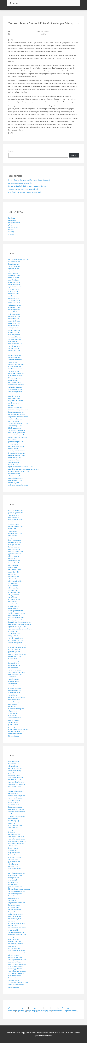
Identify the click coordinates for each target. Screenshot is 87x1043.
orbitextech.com (14, 398)
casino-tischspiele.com (16, 843)
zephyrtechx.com (14, 321)
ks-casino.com (13, 668)
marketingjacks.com (15, 969)
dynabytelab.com (14, 271)
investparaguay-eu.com (16, 661)
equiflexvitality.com (15, 419)
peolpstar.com (13, 793)
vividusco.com (13, 291)
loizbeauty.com (13, 855)
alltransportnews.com (15, 611)
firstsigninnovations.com (16, 784)
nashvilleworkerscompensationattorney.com (23, 469)
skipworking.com (14, 853)
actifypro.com (13, 328)
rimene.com (12, 921)
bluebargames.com (15, 780)
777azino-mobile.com (15, 638)
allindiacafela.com (14, 948)
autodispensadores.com (16, 451)
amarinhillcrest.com (15, 825)
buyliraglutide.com (14, 549)
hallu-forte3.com (13, 939)
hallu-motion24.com (15, 941)
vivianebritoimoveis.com (16, 816)
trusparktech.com (14, 312)
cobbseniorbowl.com (15, 640)
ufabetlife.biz (12, 579)
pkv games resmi (14, 223)
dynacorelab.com (14, 284)
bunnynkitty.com (14, 896)
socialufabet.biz (13, 583)
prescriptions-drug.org (16, 809)
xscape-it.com (13, 636)
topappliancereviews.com (17, 971)
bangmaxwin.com (14, 905)
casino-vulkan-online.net (16, 953)
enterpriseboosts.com (16, 837)
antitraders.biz (13, 631)
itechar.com (12, 529)
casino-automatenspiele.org (18, 841)
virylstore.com (13, 802)
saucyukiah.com (13, 761)
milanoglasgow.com (15, 937)
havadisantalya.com (15, 520)
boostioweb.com (14, 264)
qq (73, 1008)
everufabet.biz (13, 604)
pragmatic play (21, 1011)
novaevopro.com (14, 310)
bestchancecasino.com (16, 446)
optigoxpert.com (14, 323)
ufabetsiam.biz (13, 565)
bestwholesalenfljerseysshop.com (20, 624)
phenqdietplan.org (14, 690)
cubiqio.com (12, 362)
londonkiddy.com (14, 474)
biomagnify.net (13, 736)
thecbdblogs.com (14, 980)
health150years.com (15, 807)
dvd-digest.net (13, 925)
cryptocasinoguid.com (16, 617)
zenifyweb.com (13, 403)
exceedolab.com (14, 351)
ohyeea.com (12, 711)
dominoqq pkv (66, 1008)
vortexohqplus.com (15, 339)
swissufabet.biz (13, 567)
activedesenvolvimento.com (18, 423)
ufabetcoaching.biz (14, 476)
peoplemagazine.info (15, 513)
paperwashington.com (16, 442)
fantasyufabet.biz (14, 563)
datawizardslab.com (15, 360)
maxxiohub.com (13, 298)
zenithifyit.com (13, 296)
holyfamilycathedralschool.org (18, 471)
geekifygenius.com (14, 396)
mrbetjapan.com (13, 878)
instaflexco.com (13, 332)
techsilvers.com (13, 679)
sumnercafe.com (14, 693)
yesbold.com (12, 531)
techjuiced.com (13, 538)
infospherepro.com (15, 366)
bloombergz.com (14, 834)
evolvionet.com (13, 273)
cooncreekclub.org (14, 771)
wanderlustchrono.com (16, 385)
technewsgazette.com (16, 871)
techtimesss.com (14, 800)
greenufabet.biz (13, 572)
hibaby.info (12, 439)
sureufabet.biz (13, 590)
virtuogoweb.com (14, 545)
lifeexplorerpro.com (15, 378)
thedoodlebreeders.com (16, 672)
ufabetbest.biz (13, 588)
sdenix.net (11, 823)
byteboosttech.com (15, 540)
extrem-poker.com (14, 665)
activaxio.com (13, 353)
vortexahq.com (13, 294)
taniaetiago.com (13, 722)
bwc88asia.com (13, 663)
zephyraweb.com (14, 300)
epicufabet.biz (13, 597)
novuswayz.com (13, 325)
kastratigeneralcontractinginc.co (19, 622)
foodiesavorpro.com (15, 369)
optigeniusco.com (14, 305)
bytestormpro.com (14, 382)
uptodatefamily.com (15, 702)
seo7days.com (13, 884)
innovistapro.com (14, 335)
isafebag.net (12, 832)
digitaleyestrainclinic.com (17, 960)
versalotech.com (14, 346)
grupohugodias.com (15, 674)
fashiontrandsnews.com (16, 613)
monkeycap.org (13, 821)
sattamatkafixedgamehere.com (19, 435)
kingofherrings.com (15, 875)
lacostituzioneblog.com (16, 709)
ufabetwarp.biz (13, 556)
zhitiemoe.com (13, 713)
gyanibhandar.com (14, 554)
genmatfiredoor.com (15, 407)
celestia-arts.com (14, 775)
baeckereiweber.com (15, 510)
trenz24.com (12, 850)
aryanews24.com (14, 633)
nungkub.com (12, 715)
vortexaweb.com (14, 303)
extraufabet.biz (13, 576)
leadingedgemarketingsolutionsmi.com (21, 620)
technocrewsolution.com (16, 812)
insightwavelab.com (15, 376)
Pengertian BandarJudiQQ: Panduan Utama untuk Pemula (27, 186)
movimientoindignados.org (17, 697)
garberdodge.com (14, 786)
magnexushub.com (14, 542)
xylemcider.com (13, 720)
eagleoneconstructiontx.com (18, 417)
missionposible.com (15, 962)
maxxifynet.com (13, 280)
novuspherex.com (14, 307)
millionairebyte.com (15, 480)
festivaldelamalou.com (16, 782)
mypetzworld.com (14, 656)
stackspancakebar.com (16, 932)
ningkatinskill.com (14, 681)
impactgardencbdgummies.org (18, 729)
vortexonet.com (13, 278)
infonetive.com (13, 907)
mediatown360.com (15, 957)
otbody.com (12, 846)
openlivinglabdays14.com (17, 627)
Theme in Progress (67, 1033)
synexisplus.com (14, 275)
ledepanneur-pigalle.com (16, 923)
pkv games (12, 220)
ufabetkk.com (13, 866)
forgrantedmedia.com (15, 791)
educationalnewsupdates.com (18, 259)
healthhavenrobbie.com (16, 412)
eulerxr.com (12, 394)
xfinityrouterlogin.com (15, 966)
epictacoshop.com (14, 909)
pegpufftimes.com (14, 773)
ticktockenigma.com (15, 392)
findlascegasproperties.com (18, 410)
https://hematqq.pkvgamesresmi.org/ (65, 1011)
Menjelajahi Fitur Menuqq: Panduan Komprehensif (24, 192)
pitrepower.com (13, 955)
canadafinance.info (14, 916)
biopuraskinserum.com (16, 912)
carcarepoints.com (14, 670)
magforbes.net (13, 818)
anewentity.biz (13, 880)
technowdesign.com (15, 643)
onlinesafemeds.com (15, 551)
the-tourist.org (13, 827)
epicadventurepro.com (16, 373)
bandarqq (11, 218)
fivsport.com (12, 684)
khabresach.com (14, 978)
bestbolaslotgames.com (16, 433)
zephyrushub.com (14, 266)
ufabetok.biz (12, 602)
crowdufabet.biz (14, 606)
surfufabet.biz (13, 586)
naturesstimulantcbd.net (16, 731)
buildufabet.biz (13, 608)
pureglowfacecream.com (16, 873)
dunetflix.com (13, 695)
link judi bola (24, 1008)
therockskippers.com (15, 944)
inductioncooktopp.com (16, 453)
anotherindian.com (14, 718)
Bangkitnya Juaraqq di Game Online (20, 183)
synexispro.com (13, 462)
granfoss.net (12, 946)
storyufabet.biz (13, 595)
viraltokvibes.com (14, 814)
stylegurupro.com (14, 357)
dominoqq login (13, 227)
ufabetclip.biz (13, 558)
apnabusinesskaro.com (16, 985)
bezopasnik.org (13, 898)
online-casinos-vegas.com (17, 964)
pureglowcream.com (15, 887)
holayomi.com (13, 464)
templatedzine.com (15, 686)
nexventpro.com (13, 319)
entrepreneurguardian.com (17, 437)
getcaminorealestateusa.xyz (18, 485)
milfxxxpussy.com (14, 699)
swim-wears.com (14, 789)
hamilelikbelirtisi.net (15, 344)
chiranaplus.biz (13, 930)
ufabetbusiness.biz (14, 570)
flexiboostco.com (14, 262)
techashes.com (13, 515)
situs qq (11, 232)
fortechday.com (13, 483)
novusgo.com (13, 380)
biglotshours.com (14, 547)
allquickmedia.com (14, 868)
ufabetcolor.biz (13, 574)
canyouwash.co (13, 517)
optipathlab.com (13, 269)
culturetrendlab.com (15, 387)
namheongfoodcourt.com (17, 935)
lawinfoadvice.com (14, 688)
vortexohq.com (13, 371)
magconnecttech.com (15, 401)
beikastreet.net (13, 764)
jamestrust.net (13, 848)
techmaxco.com (13, 348)
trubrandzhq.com (14, 314)
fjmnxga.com (12, 900)
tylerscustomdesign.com (16, 796)
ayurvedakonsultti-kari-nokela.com (20, 629)
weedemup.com (13, 444)
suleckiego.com (13, 987)
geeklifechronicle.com (16, 364)
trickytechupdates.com (16, 973)
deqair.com (12, 677)
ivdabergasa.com (14, 649)
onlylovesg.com (13, 421)
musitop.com (12, 704)
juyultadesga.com (14, 652)
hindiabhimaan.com (14, 976)
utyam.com (12, 706)
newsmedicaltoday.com (16, 455)
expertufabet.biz (14, 561)
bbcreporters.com (14, 615)
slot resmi (15, 1008)
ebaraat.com (12, 535)
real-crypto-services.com (17, 654)
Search (10, 151)
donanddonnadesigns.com (17, 414)
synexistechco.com (15, 287)
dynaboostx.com (14, 330)
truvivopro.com (13, 289)
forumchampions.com (15, 777)
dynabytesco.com (14, 355)
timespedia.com (13, 859)
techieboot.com (13, 524)
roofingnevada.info (14, 458)
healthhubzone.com (15, 533)
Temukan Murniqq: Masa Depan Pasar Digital (23, 189)
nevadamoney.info (14, 919)
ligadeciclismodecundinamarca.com (20, 467)
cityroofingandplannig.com (17, 647)
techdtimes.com (13, 522)
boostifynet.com (14, 316)
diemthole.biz (13, 864)
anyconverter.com (14, 857)
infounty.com (12, 658)
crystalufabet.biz (14, 599)
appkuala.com (13, 882)
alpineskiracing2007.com (16, 950)
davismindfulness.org (15, 478)
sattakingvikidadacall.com (17, 430)
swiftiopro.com (13, 341)
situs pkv (11, 234)
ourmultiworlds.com (15, 768)
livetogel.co (12, 405)
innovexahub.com (14, 282)
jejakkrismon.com (14, 862)
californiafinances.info (15, 914)
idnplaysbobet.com (15, 428)
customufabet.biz (14, 592)
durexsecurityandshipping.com (18, 645)
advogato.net (13, 830)
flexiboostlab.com (14, 337)
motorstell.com (13, 805)
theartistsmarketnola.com (17, 928)
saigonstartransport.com (16, 903)
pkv (9, 1008)
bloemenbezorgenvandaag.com (19, 889)
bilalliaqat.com (13, 448)
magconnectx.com (14, 460)
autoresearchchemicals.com (18, 982)
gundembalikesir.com (15, 526)
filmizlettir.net (13, 766)
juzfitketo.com (13, 725)
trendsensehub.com (15, 389)
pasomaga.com (13, 727)
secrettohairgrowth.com (16, 891)
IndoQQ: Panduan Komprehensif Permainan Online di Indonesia (29, 180)
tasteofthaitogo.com (15, 894)
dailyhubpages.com (15, 426)
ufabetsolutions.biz (15, 581)
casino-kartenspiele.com (16, 839)
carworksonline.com (15, 798)
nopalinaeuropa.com (15, 734)
